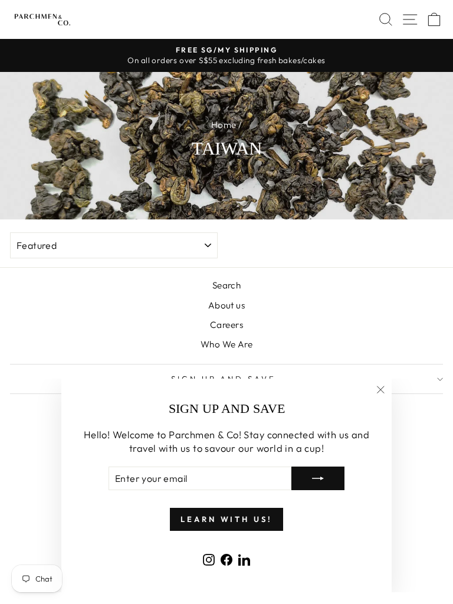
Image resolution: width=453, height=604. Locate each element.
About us (226, 305)
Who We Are (226, 344)
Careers (226, 324)
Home (224, 124)
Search (226, 285)
